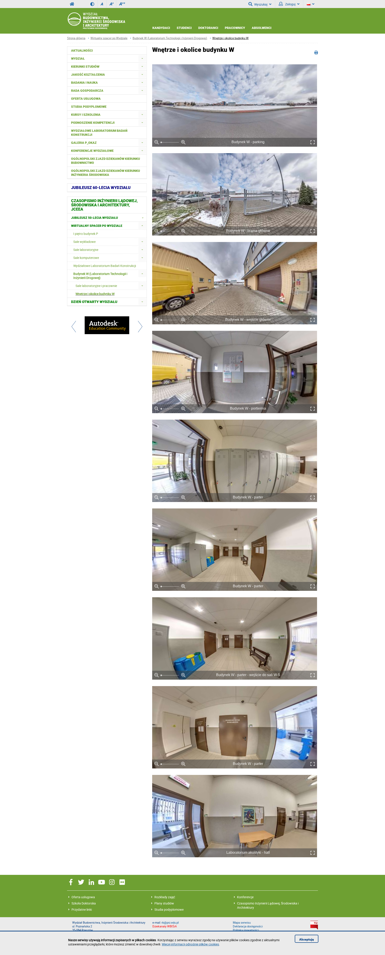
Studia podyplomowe (169, 909)
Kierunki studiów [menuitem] (85, 66)
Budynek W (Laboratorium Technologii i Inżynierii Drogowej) (170, 38)
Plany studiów (164, 903)
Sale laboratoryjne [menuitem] (85, 250)
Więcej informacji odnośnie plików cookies (190, 944)
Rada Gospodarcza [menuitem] (87, 90)
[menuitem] (142, 58)
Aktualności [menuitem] (82, 50)
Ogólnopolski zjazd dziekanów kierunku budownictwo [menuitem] (105, 161)
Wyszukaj (260, 4)
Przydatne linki (82, 909)
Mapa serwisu (242, 923)
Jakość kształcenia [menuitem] (88, 74)
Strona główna (76, 38)
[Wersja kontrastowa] (94, 4)
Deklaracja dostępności (248, 926)
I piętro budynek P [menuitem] (85, 234)
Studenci (184, 28)
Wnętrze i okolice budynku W (230, 38)
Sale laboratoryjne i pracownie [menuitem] (96, 286)
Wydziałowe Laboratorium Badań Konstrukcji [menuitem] (99, 132)
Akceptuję (306, 939)
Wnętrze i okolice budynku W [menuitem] (95, 294)
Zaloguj (290, 4)
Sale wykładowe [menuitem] (84, 242)
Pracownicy (235, 28)
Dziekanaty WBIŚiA (164, 926)
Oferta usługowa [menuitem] (86, 98)
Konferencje (245, 897)
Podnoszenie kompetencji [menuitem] (93, 122)
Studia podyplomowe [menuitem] (88, 106)
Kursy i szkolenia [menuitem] (85, 114)
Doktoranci (208, 28)
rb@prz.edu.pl (170, 923)
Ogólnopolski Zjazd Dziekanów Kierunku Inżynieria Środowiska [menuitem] (105, 173)
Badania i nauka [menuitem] (84, 82)
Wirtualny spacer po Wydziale (108, 38)
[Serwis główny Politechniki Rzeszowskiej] (72, 4)
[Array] (107, 325)
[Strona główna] (96, 20)
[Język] (310, 4)
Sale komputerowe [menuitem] (86, 258)
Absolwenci (261, 28)
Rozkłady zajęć (164, 897)
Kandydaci (161, 28)
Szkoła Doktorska (84, 903)
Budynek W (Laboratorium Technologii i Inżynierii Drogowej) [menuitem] (100, 276)
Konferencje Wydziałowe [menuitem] (92, 150)
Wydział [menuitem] (78, 58)
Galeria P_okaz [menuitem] (84, 142)
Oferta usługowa (83, 897)
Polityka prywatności (246, 930)
